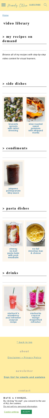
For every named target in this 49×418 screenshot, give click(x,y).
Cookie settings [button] (11, 412)
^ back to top (24, 342)
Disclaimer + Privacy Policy (24, 357)
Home (5, 15)
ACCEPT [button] (26, 412)
